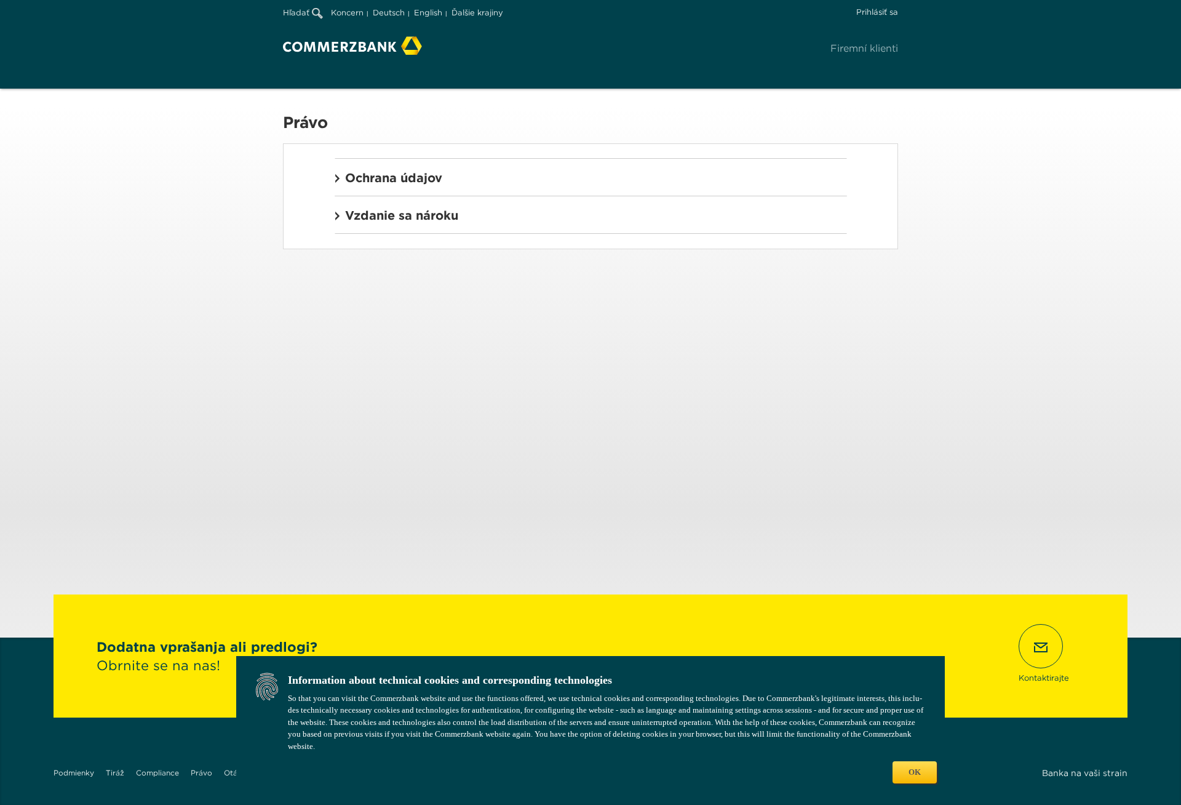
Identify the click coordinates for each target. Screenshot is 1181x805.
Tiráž (115, 772)
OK (915, 772)
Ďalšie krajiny (477, 12)
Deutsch (389, 12)
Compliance (157, 772)
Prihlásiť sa (877, 12)
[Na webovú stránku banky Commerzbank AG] (352, 45)
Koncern (347, 12)
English (428, 12)
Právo (201, 772)
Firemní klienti (864, 48)
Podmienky (74, 772)
